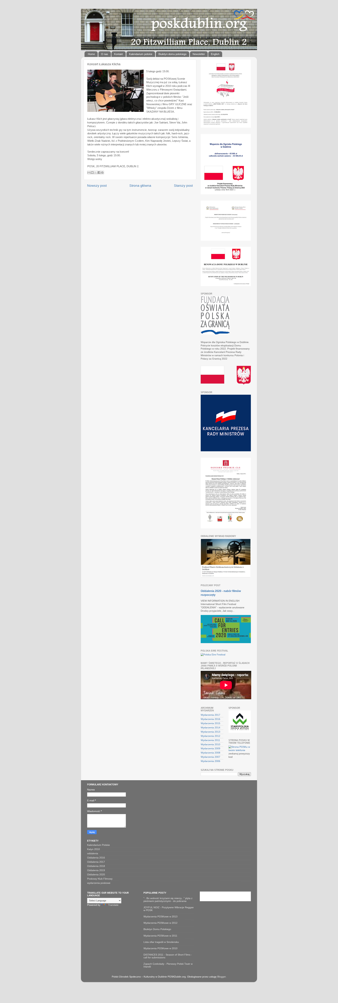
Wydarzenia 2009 (210, 748)
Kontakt (118, 54)
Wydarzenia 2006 (210, 761)
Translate (113, 905)
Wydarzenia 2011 (210, 740)
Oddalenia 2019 (96, 870)
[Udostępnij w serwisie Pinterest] (102, 172)
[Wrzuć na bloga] (92, 172)
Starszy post (183, 185)
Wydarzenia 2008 (210, 752)
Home (91, 54)
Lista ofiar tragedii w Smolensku (161, 942)
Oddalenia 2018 (96, 866)
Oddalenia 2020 (96, 874)
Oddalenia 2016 (96, 857)
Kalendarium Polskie (98, 845)
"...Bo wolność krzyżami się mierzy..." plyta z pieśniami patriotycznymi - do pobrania (167, 899)
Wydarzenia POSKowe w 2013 (160, 916)
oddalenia (92, 853)
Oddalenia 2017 (96, 862)
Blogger (221, 976)
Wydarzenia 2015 (210, 723)
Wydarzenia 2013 (210, 731)
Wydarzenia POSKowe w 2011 (160, 935)
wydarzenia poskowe (98, 883)
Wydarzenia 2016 (210, 719)
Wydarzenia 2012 (210, 736)
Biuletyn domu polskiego (172, 54)
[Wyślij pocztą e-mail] (89, 172)
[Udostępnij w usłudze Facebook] (99, 172)
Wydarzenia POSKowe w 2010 (160, 948)
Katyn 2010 (93, 849)
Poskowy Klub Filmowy (99, 878)
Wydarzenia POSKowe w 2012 (160, 923)
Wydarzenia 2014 (210, 727)
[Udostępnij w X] (95, 172)
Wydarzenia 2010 (210, 744)
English (215, 54)
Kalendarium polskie (140, 54)
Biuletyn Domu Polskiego (157, 929)
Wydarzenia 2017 (210, 715)
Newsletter (199, 54)
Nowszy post (97, 185)
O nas (104, 54)
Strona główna (140, 185)
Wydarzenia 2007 (210, 757)
